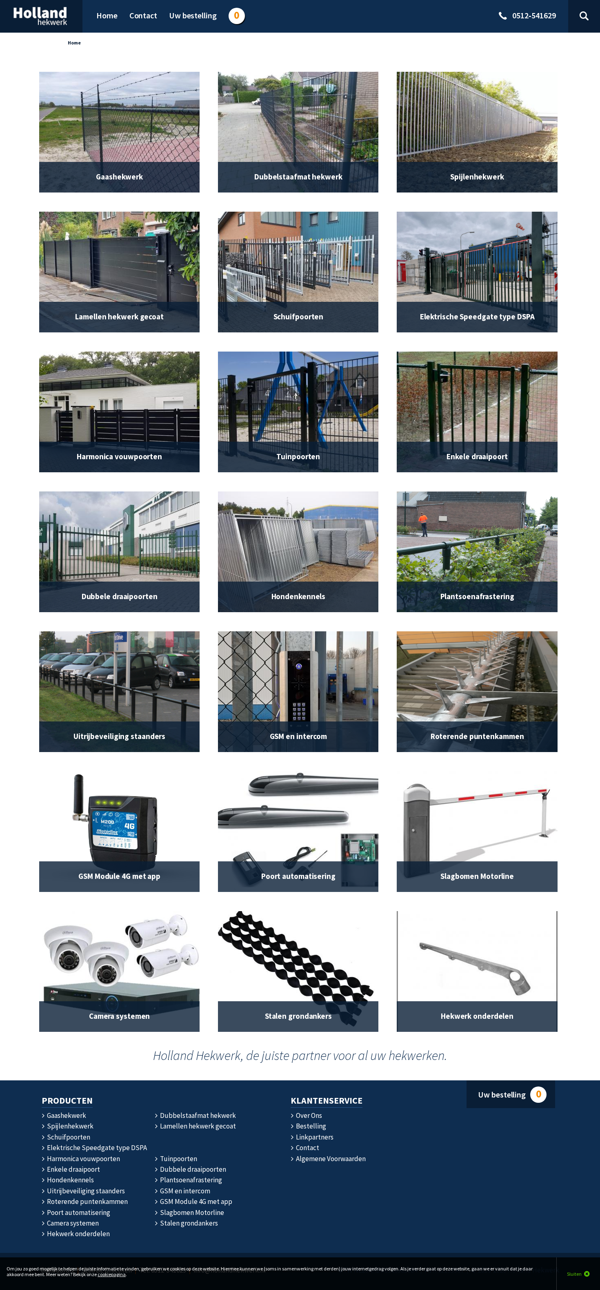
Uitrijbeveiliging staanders (85, 1190)
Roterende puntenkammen (87, 1201)
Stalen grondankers (188, 1223)
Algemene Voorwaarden (330, 1158)
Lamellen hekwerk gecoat (197, 1126)
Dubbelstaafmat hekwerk (197, 1115)
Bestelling (310, 1126)
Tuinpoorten (178, 1158)
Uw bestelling (509, 1093)
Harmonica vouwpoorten (83, 1158)
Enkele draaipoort (73, 1169)
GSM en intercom (184, 1190)
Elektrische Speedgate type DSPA (96, 1147)
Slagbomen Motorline (191, 1212)
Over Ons (308, 1115)
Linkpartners (314, 1137)
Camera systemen (72, 1223)
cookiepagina (112, 1274)
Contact (307, 1147)
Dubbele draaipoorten (192, 1169)
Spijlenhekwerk (69, 1126)
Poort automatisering (78, 1212)
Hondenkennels (70, 1179)
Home (74, 43)
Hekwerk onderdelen (78, 1233)
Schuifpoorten (68, 1137)
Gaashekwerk (66, 1115)
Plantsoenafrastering (190, 1179)
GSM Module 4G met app (195, 1201)
